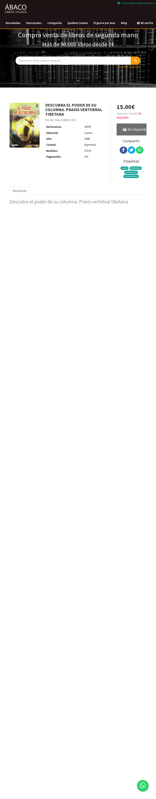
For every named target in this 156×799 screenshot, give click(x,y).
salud (124, 167)
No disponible (136, 129)
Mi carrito (146, 23)
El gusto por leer (104, 23)
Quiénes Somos (78, 23)
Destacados (34, 23)
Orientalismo (131, 176)
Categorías (54, 23)
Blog (124, 23)
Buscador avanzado (129, 66)
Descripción (20, 191)
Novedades (13, 23)
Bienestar (135, 167)
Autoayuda (131, 172)
